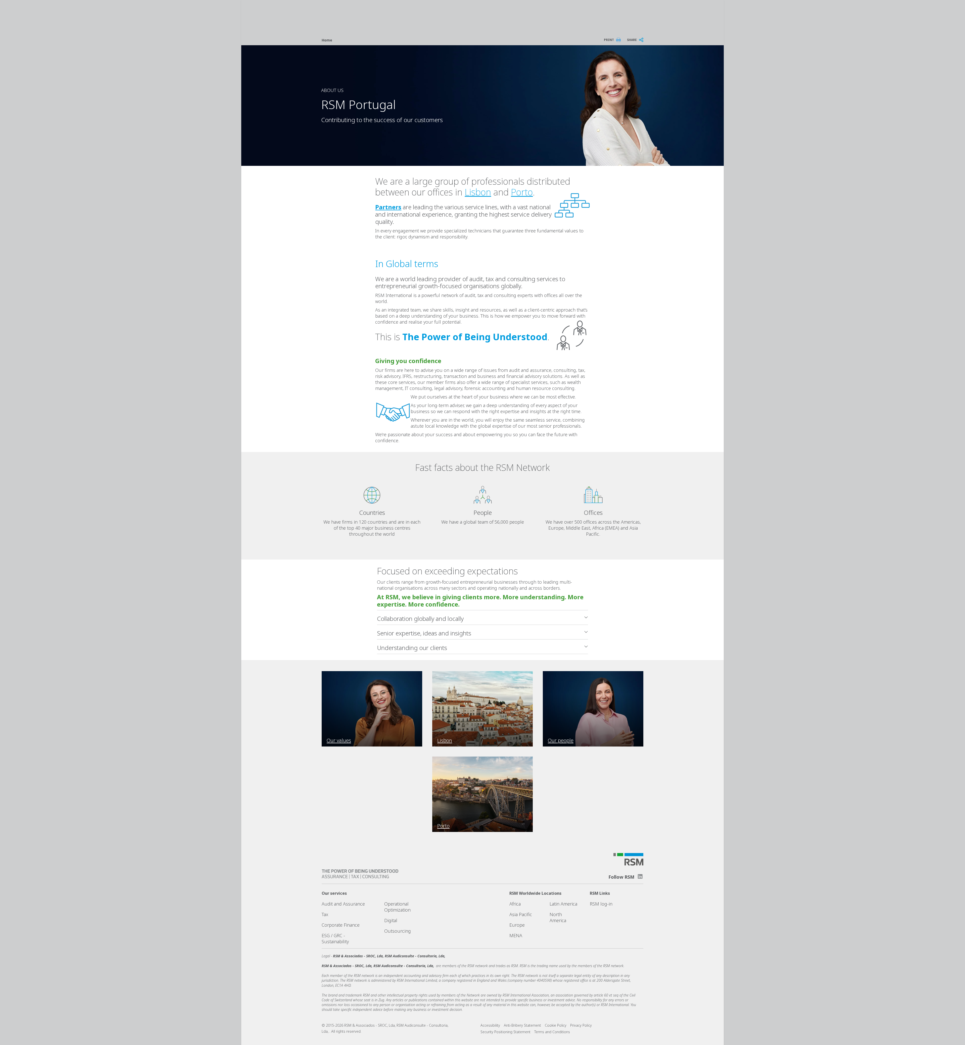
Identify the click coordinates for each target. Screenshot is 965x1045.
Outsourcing (397, 931)
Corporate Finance (341, 925)
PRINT (609, 40)
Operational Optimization (397, 907)
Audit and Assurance (343, 904)
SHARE (632, 40)
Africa (515, 904)
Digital (390, 920)
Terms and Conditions (552, 1031)
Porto (522, 192)
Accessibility (490, 1025)
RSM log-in (601, 904)
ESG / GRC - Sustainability (335, 938)
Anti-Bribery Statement (522, 1025)
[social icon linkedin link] (640, 876)
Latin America (563, 904)
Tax (325, 914)
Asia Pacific (520, 914)
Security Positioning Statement (505, 1031)
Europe (517, 925)
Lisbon (478, 192)
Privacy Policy (581, 1025)
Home (327, 40)
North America (558, 917)
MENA (515, 935)
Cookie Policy (555, 1025)
